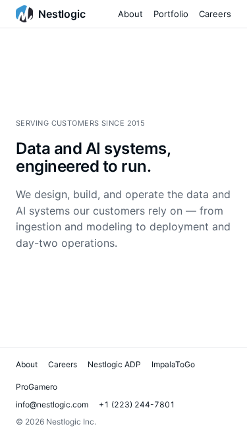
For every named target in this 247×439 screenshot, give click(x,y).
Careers (215, 14)
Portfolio (170, 14)
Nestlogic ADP (114, 364)
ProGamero (36, 387)
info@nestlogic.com (52, 404)
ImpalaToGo (173, 364)
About (130, 14)
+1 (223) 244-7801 (137, 404)
